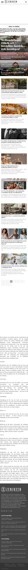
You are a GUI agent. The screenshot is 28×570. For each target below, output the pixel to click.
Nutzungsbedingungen (10, 565)
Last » (9, 284)
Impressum (7, 564)
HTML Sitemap (21, 565)
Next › (3, 284)
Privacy (13, 564)
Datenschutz (20, 564)
